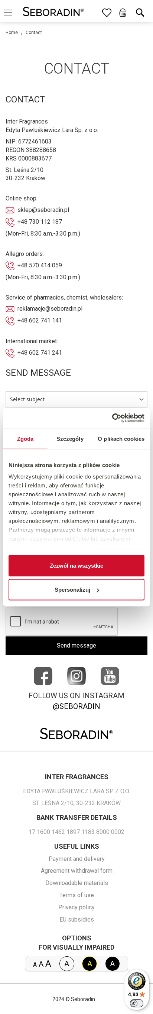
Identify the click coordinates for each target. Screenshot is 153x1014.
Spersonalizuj (72, 590)
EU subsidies (76, 919)
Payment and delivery (77, 858)
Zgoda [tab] (25, 438)
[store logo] (53, 12)
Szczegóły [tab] (70, 438)
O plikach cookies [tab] (121, 438)
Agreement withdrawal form (77, 870)
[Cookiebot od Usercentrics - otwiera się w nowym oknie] (111, 418)
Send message (76, 645)
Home (12, 32)
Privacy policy (76, 907)
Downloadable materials (76, 882)
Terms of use (76, 895)
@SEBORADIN (76, 706)
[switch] (136, 1003)
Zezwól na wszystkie (76, 565)
